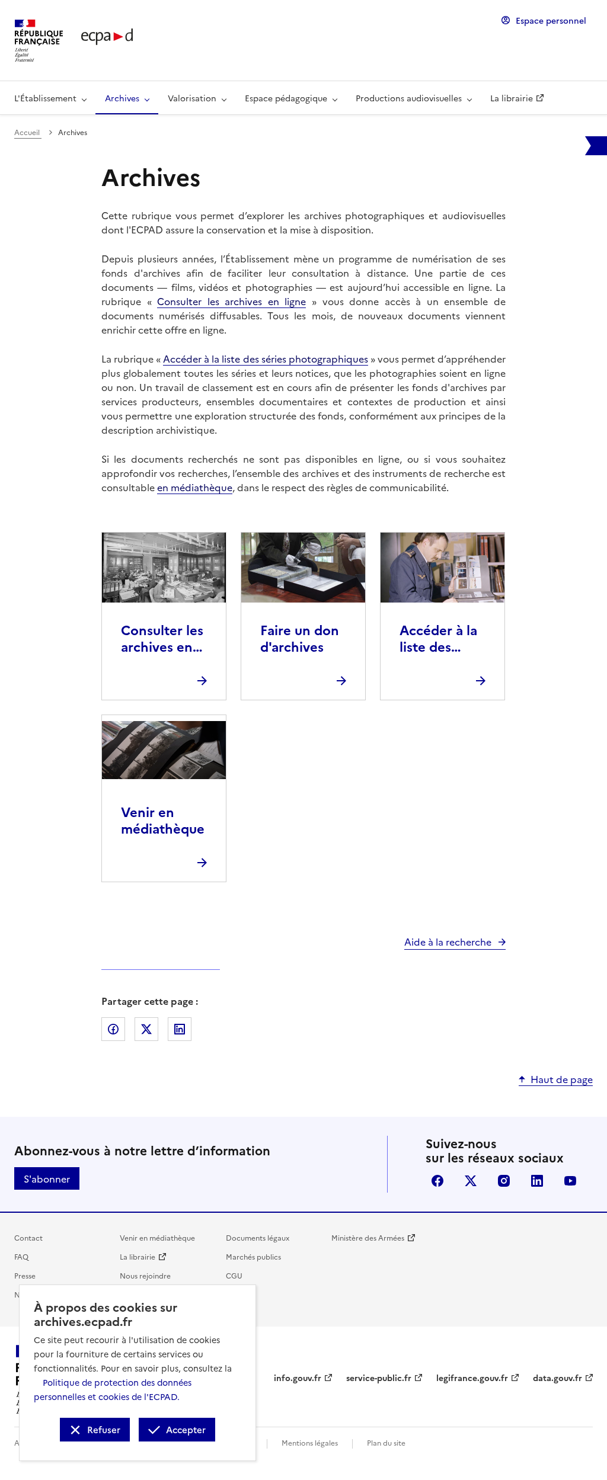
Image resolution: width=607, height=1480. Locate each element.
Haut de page (562, 1078)
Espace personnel (551, 20)
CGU (234, 1275)
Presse (25, 1275)
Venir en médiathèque (157, 1237)
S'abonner (47, 1178)
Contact (28, 1237)
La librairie (137, 1256)
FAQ (21, 1256)
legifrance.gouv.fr (472, 1377)
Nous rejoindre (145, 1275)
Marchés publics (253, 1256)
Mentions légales (310, 1442)
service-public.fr (378, 1377)
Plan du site (386, 1442)
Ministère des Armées (367, 1237)
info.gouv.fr (297, 1377)
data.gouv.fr (557, 1377)
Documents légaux (257, 1237)
